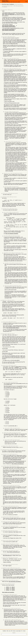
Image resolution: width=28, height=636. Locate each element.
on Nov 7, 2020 (12, 5)
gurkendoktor (6, 252)
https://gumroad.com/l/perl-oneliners (9, 25)
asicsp (8, 5)
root (12, 58)
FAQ (7, 630)
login (26, 1)
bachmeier (4, 454)
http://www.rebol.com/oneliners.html (15, 581)
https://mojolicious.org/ (9, 462)
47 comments (4, 6)
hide (17, 5)
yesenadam (6, 263)
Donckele (4, 208)
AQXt (4, 557)
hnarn (3, 333)
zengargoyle (4, 196)
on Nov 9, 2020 (8, 68)
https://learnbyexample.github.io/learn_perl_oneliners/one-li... (13, 327)
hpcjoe (4, 506)
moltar (4, 526)
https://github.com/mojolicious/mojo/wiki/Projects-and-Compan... (18, 463)
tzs (4, 382)
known (3, 583)
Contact (24, 630)
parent (11, 36)
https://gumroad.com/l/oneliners (8, 29)
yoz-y (5, 212)
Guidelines (4, 630)
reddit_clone (5, 521)
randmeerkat (4, 449)
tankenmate (6, 608)
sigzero (4, 540)
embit (4, 564)
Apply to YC (20, 630)
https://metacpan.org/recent (15, 459)
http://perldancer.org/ (20, 462)
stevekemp (5, 485)
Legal (17, 630)
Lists (9, 630)
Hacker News (5, 1)
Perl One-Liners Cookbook (8, 4)
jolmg (3, 300)
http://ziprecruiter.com (7, 555)
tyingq (5, 432)
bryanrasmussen (5, 580)
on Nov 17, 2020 (10, 619)
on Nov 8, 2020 (6, 36)
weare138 (5, 173)
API (11, 630)
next (11, 9)
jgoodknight (5, 554)
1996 (4, 530)
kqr (3, 36)
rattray (5, 58)
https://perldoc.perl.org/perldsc (8, 592)
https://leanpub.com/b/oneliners (8, 30)
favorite (21, 5)
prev (17, 68)
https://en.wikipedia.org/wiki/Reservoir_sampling (12, 233)
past (19, 5)
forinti (4, 534)
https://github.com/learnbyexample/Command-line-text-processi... (9, 13)
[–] (12, 9)
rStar (4, 193)
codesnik (4, 594)
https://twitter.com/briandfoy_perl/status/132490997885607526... (14, 551)
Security (14, 630)
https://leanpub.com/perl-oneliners (8, 26)
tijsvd (5, 285)
